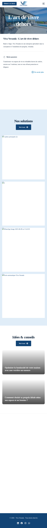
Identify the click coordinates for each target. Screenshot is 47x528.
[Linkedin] (18, 523)
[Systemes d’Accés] (3, 478)
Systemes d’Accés (11, 478)
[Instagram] (25, 523)
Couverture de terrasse (12, 464)
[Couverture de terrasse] (3, 464)
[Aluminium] (3, 473)
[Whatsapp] (29, 523)
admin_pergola (10, 374)
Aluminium (9, 473)
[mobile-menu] (42, 3)
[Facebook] (21, 523)
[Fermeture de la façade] (3, 469)
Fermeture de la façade (13, 469)
